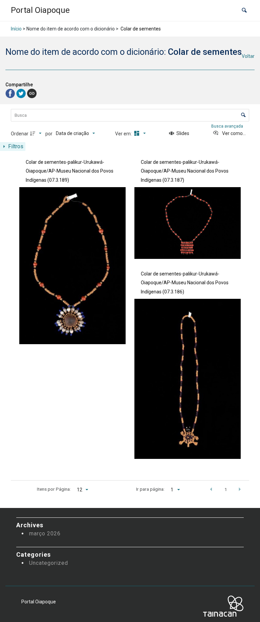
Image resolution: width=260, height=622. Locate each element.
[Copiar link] (32, 93)
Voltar (248, 56)
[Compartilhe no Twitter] (21, 93)
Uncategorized (48, 563)
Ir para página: (150, 489)
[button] (244, 10)
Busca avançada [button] (227, 126)
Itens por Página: (54, 489)
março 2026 (45, 533)
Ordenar (19, 133)
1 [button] (225, 489)
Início (16, 28)
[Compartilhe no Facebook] (10, 93)
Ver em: (124, 133)
